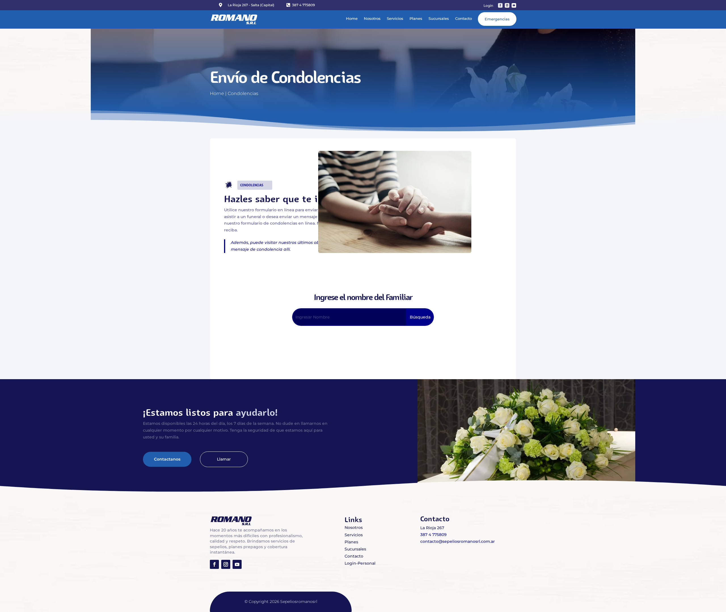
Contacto (463, 18)
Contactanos (167, 459)
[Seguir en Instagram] (507, 5)
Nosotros (372, 18)
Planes (416, 18)
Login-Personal (360, 563)
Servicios (395, 18)
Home (352, 18)
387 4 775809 (303, 5)
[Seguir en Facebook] (500, 5)
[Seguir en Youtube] (514, 5)
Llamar (224, 459)
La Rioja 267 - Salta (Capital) (251, 5)
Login (488, 6)
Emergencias (497, 19)
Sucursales (439, 18)
